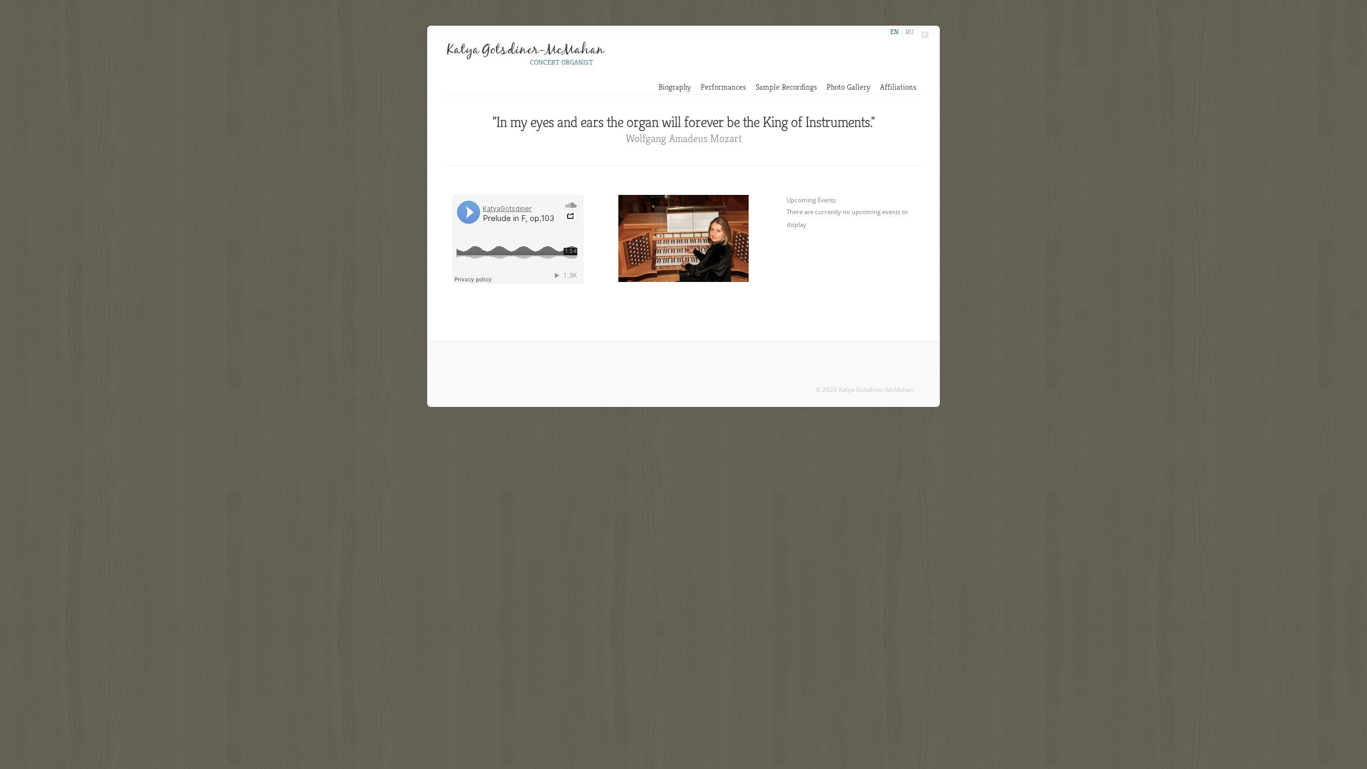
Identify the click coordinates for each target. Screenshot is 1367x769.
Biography (674, 87)
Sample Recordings (786, 87)
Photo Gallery (848, 87)
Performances (723, 87)
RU (910, 31)
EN (894, 31)
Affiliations (898, 87)
